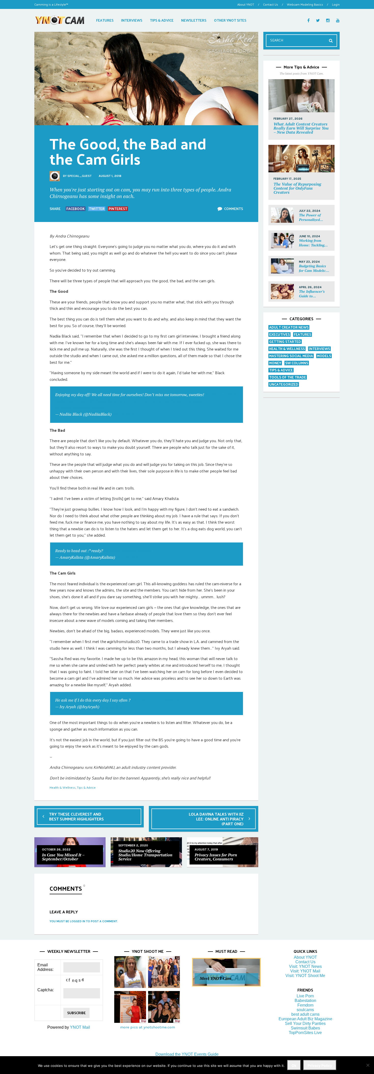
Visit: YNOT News (305, 966)
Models (324, 356)
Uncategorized (283, 384)
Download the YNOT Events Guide (187, 1054)
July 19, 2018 (123, 414)
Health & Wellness (63, 787)
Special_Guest (79, 176)
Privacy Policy (320, 1065)
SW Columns (296, 363)
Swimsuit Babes (305, 1028)
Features (302, 334)
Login (336, 4)
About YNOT (245, 4)
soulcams (305, 1010)
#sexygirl (177, 401)
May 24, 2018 (127, 557)
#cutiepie (193, 401)
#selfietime (64, 401)
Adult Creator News (289, 327)
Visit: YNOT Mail (305, 971)
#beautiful (103, 401)
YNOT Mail (80, 1027)
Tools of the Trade (287, 377)
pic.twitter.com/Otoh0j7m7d (155, 700)
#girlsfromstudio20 (221, 394)
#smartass (160, 401)
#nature (133, 401)
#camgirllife (84, 401)
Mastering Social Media (291, 356)
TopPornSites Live (305, 1032)
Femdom (305, 1005)
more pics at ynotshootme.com (147, 1027)
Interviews (319, 348)
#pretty (119, 401)
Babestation (305, 1000)
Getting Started (285, 341)
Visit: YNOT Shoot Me (305, 975)
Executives (279, 334)
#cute (145, 401)
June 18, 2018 (111, 706)
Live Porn (305, 996)
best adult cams (305, 1014)
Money (275, 363)
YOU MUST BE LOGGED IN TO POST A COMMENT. (84, 921)
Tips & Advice (86, 787)
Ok (294, 1065)
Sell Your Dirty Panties (305, 1023)
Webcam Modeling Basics (305, 4)
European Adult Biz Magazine (305, 1019)
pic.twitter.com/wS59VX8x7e (79, 408)
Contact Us (270, 4)
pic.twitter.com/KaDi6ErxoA (128, 550)
